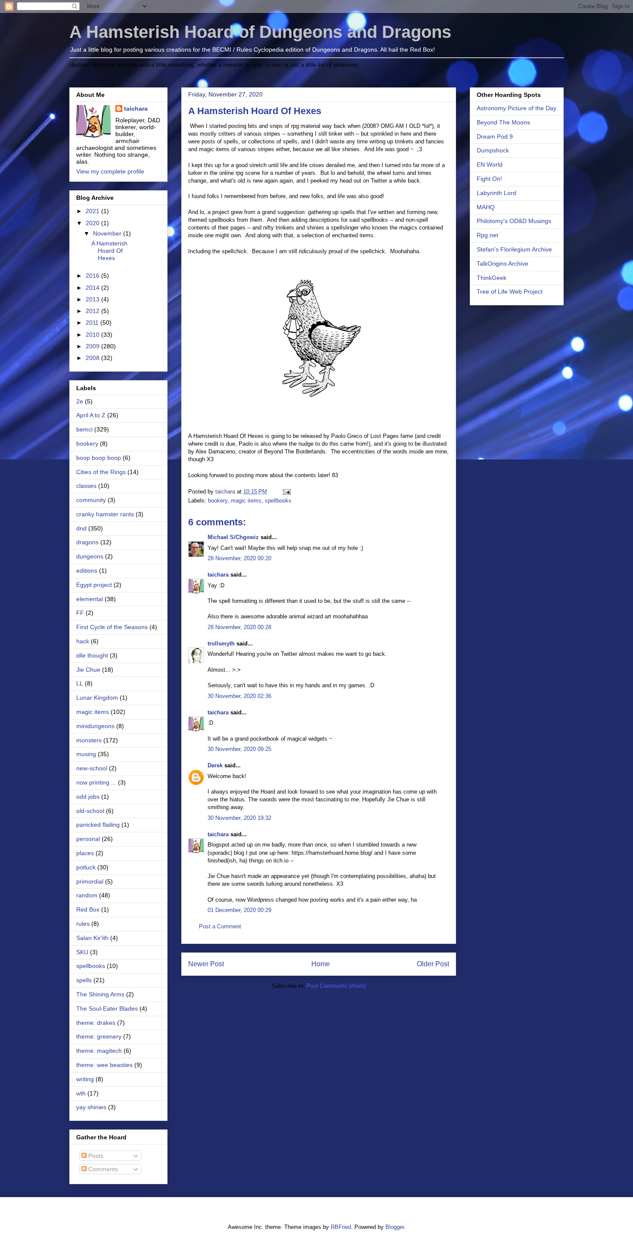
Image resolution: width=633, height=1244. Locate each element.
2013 (93, 299)
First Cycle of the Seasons (112, 627)
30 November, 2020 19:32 (239, 818)
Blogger (394, 1227)
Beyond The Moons (503, 122)
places (85, 853)
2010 (93, 334)
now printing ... (96, 782)
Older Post (433, 964)
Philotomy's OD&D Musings (514, 220)
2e (79, 401)
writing (85, 1079)
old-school (90, 810)
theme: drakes (95, 1022)
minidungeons (95, 726)
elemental (89, 599)
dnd (81, 528)
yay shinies (91, 1107)
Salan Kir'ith (92, 937)
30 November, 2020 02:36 (239, 696)
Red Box (87, 909)
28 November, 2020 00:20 (239, 558)
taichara (218, 574)
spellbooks (278, 500)
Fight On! (489, 178)
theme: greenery (98, 1036)
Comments (102, 1169)
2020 (93, 223)
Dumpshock (493, 150)
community (91, 499)
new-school (91, 768)
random (86, 895)
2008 (93, 357)
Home (320, 964)
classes (86, 485)
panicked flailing (98, 824)
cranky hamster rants (105, 514)
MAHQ (486, 207)
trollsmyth (221, 643)
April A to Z (91, 415)
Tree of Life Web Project (510, 291)
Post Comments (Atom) (336, 986)
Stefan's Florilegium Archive (514, 249)
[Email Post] (286, 491)
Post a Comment (220, 926)
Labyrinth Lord (496, 192)
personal (88, 838)
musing (86, 754)
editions (86, 570)
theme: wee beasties (104, 1064)
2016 (93, 275)
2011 (93, 322)
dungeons (89, 556)
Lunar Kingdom (97, 697)
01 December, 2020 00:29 (239, 910)
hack (82, 641)
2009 (93, 346)
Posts (95, 1155)
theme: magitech (99, 1050)
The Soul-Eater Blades (107, 1008)
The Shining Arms (100, 994)
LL (79, 683)
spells (84, 980)
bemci (84, 429)
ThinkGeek (491, 277)
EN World (490, 164)
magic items (246, 500)
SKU (82, 952)
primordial (89, 881)
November (108, 233)
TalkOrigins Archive (502, 263)
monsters (89, 740)
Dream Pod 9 (495, 136)
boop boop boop (98, 457)
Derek (215, 765)
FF (80, 612)
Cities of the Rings (101, 471)
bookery (217, 500)
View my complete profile (110, 171)
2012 (93, 310)
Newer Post (206, 964)
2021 (93, 211)
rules (83, 923)
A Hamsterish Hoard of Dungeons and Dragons (260, 31)
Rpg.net (487, 235)
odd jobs (87, 796)
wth (81, 1093)
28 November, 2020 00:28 (239, 627)
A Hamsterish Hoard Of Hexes (109, 250)
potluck (86, 867)
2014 (93, 287)
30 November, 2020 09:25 (239, 749)
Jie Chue (88, 669)
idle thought (92, 655)
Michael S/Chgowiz (233, 537)
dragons (87, 542)
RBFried (341, 1227)
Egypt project (94, 584)
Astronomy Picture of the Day (516, 108)
